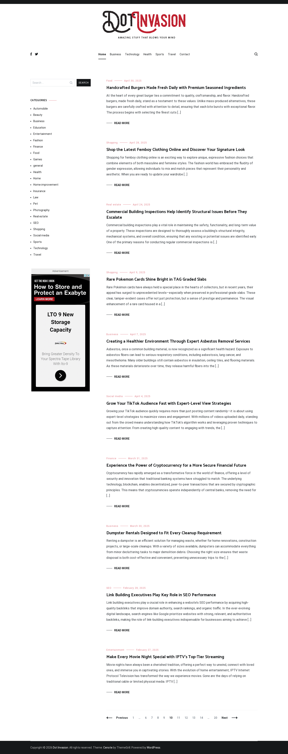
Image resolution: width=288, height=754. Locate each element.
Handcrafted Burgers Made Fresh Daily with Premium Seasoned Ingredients (176, 87)
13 (194, 717)
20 (216, 717)
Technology (132, 54)
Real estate (113, 204)
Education (39, 127)
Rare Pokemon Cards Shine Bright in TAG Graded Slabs (156, 279)
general (38, 165)
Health (147, 54)
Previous (122, 717)
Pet (35, 203)
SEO (108, 588)
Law (35, 197)
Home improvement (45, 184)
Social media (114, 396)
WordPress (153, 747)
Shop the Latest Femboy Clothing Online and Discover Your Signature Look (175, 149)
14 (202, 717)
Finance (111, 458)
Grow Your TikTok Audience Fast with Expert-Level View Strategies (168, 403)
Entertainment (115, 650)
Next (225, 717)
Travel (172, 54)
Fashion (38, 140)
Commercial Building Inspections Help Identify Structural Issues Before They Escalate (176, 215)
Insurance (39, 191)
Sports (160, 54)
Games (37, 159)
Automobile (40, 108)
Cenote (107, 747)
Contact (185, 54)
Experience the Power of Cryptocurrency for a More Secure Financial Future (176, 465)
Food (109, 80)
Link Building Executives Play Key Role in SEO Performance (161, 595)
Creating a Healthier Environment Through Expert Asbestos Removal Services (178, 341)
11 (179, 717)
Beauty (37, 114)
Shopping (112, 142)
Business (115, 54)
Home (102, 54)
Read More (122, 123)
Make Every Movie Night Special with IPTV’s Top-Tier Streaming (165, 657)
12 (187, 717)
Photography (41, 210)
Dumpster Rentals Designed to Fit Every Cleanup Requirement (164, 533)
